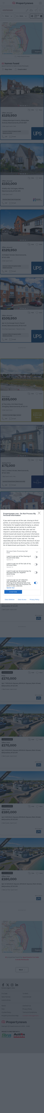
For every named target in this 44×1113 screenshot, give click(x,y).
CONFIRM (13, 592)
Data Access (22, 599)
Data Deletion (10, 599)
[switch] (35, 557)
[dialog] (22, 556)
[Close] (40, 514)
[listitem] (22, 551)
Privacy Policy (34, 599)
